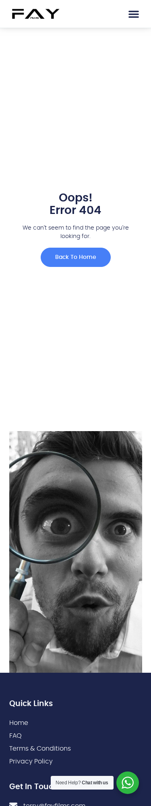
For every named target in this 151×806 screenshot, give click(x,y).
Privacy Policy (31, 761)
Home (18, 723)
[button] (133, 14)
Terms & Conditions (40, 748)
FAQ (15, 736)
